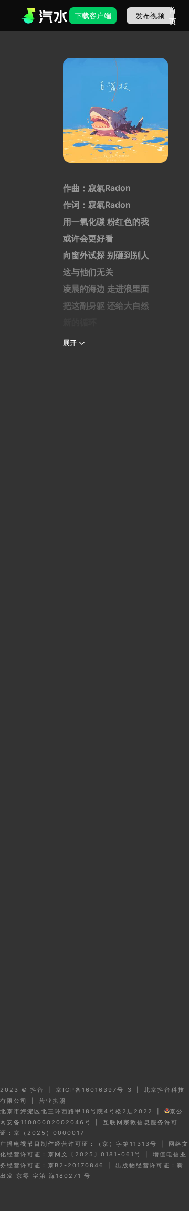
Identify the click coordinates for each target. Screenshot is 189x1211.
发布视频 (150, 15)
